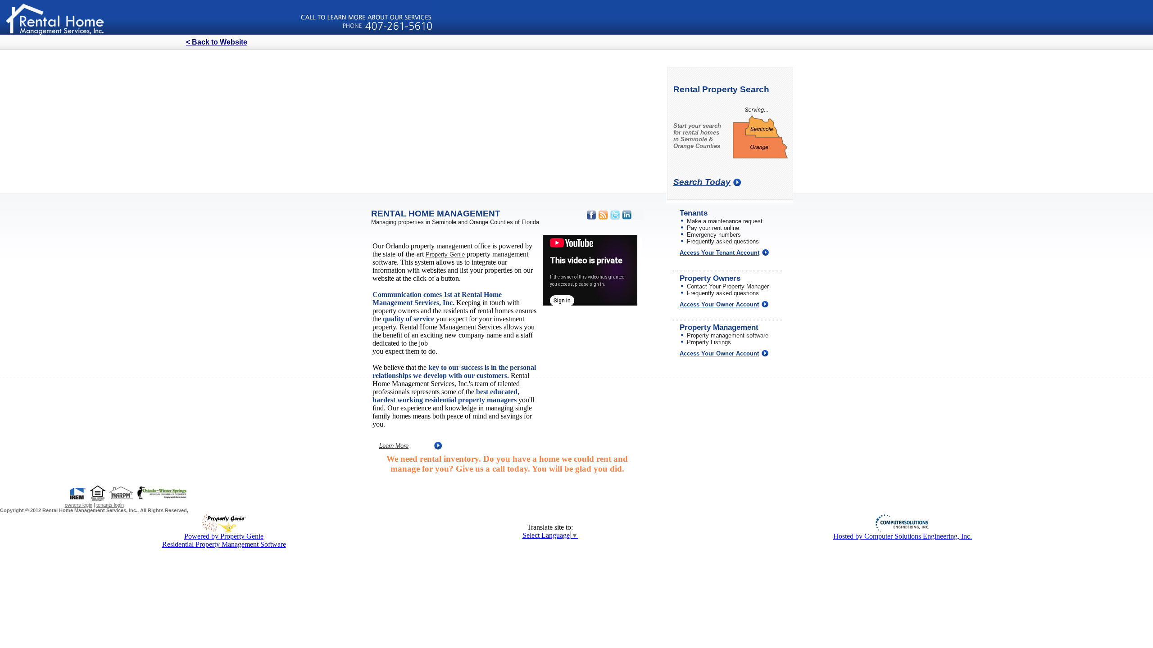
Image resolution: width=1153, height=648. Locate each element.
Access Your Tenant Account (719, 252)
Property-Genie (445, 254)
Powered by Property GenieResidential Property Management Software (224, 540)
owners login (78, 505)
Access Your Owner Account (719, 304)
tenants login (110, 505)
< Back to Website (216, 42)
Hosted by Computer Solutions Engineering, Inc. (902, 536)
